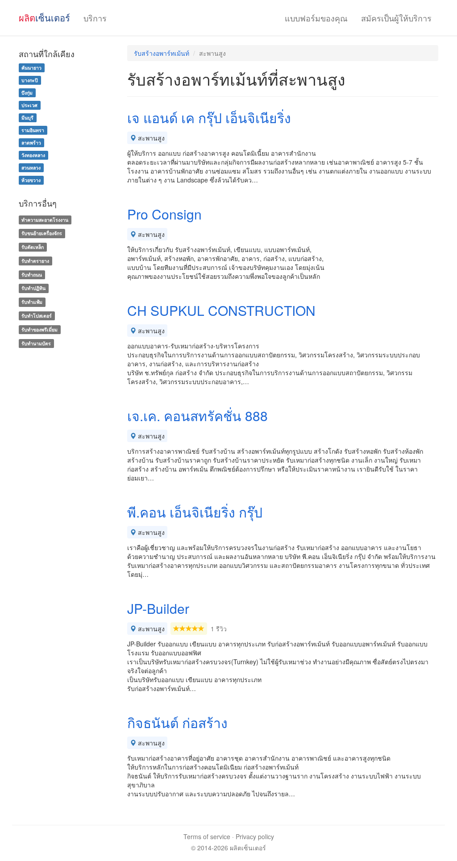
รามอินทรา (32, 130)
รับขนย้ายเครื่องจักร (41, 233)
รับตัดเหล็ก (32, 247)
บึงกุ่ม (27, 92)
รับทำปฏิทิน (33, 288)
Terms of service (206, 836)
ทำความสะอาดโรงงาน (44, 219)
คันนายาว (31, 67)
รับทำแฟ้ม (31, 301)
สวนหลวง (31, 167)
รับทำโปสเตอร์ (36, 315)
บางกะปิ (29, 80)
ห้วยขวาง (31, 180)
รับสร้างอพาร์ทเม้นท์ (161, 53)
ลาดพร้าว (31, 142)
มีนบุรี (27, 117)
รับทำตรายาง (35, 260)
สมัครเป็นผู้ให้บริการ (396, 18)
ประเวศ (29, 105)
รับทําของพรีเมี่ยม (39, 329)
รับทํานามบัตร (36, 343)
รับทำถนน (31, 274)
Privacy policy (255, 836)
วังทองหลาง (33, 155)
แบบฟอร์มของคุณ (316, 18)
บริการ (95, 18)
